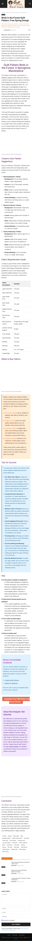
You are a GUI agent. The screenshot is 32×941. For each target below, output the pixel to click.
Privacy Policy (21, 935)
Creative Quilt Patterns (12, 680)
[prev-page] (2, 886)
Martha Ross (7, 30)
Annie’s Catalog (14, 746)
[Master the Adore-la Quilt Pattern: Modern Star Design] (5, 873)
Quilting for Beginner (11, 683)
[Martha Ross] (2, 30)
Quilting (3, 12)
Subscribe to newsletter (9, 920)
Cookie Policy (14, 935)
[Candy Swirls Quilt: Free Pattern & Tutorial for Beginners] (5, 881)
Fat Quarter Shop (10, 413)
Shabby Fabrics (10, 420)
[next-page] (5, 886)
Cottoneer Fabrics (10, 428)
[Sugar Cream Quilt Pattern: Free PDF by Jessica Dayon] (5, 865)
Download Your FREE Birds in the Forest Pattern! (17, 700)
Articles (9, 935)
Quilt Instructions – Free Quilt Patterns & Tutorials (13, 937)
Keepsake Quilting (10, 438)
